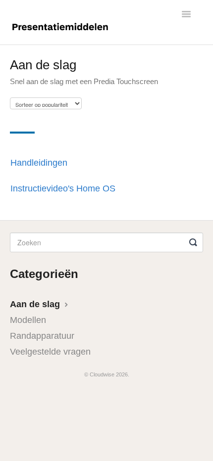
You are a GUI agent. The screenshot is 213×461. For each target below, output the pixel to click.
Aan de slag (36, 304)
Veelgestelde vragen (50, 352)
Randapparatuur (42, 336)
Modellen (28, 320)
